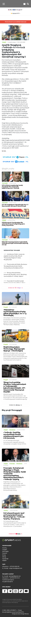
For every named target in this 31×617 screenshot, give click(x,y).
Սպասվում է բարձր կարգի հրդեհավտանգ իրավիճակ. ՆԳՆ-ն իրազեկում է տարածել (14, 282)
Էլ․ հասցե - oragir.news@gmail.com (12, 568)
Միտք (4, 556)
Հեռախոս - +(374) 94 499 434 (10, 566)
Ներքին (4, 220)
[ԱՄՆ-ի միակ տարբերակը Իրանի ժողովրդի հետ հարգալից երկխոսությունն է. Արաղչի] (15, 176)
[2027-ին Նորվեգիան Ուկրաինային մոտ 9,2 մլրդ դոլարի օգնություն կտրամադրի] (15, 196)
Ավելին (4, 560)
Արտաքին (5, 183)
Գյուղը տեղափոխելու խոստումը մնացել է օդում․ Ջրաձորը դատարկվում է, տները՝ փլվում (15, 274)
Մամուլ (4, 547)
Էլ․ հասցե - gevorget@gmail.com (11, 576)
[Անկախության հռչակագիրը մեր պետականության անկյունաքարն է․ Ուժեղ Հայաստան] (15, 213)
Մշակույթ (5, 558)
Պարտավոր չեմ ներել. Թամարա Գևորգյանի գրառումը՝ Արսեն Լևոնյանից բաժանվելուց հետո (15, 266)
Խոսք (4, 555)
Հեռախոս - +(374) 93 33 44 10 (11, 578)
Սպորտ (4, 553)
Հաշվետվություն (7, 581)
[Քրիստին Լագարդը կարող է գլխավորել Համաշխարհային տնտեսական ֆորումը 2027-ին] (15, 233)
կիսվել (4, 151)
